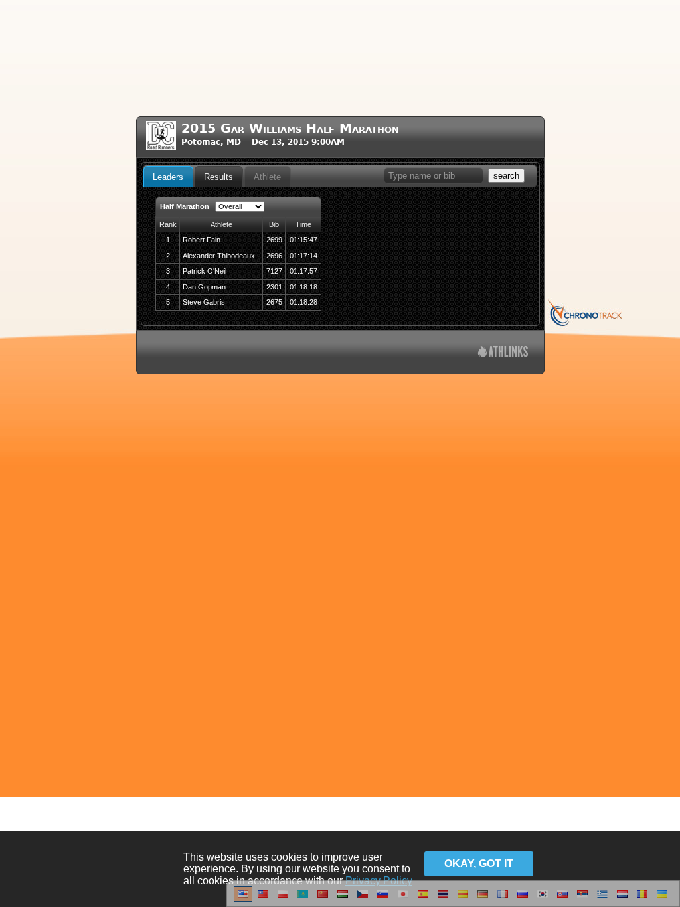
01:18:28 (303, 302)
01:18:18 (303, 287)
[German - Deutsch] (482, 899)
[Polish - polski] (283, 899)
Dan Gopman (204, 287)
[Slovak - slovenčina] (562, 899)
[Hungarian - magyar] (342, 899)
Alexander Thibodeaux (219, 256)
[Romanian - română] (642, 899)
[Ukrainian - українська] (662, 899)
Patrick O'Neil (204, 271)
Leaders (168, 177)
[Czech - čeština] (362, 899)
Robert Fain (201, 240)
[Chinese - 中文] (263, 899)
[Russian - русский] (522, 899)
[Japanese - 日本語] (403, 899)
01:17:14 (303, 256)
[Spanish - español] (423, 899)
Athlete (267, 177)
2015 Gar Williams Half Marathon (290, 128)
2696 (274, 256)
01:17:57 (303, 271)
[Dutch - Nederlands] (622, 899)
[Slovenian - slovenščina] (382, 899)
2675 (274, 302)
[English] (243, 899)
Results (218, 177)
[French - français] (502, 899)
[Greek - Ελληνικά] (602, 899)
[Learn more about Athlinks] (503, 353)
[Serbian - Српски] (582, 899)
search (506, 176)
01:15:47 (303, 240)
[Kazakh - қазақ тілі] (303, 899)
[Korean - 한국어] (542, 899)
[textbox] (433, 175)
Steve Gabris (204, 302)
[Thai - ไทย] (443, 899)
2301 (274, 287)
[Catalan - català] (463, 899)
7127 (274, 271)
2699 (274, 240)
